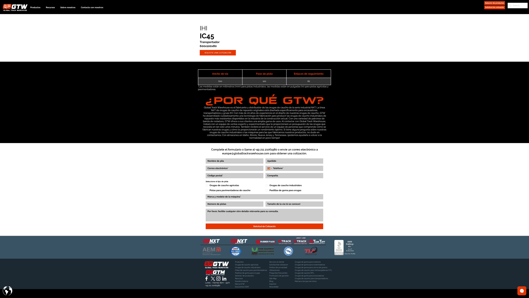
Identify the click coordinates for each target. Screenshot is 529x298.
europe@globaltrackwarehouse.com (245, 153)
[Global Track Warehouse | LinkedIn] (224, 278)
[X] (212, 278)
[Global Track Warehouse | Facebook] (206, 278)
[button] (7, 290)
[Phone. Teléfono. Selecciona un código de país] (269, 168)
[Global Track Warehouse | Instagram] (218, 278)
